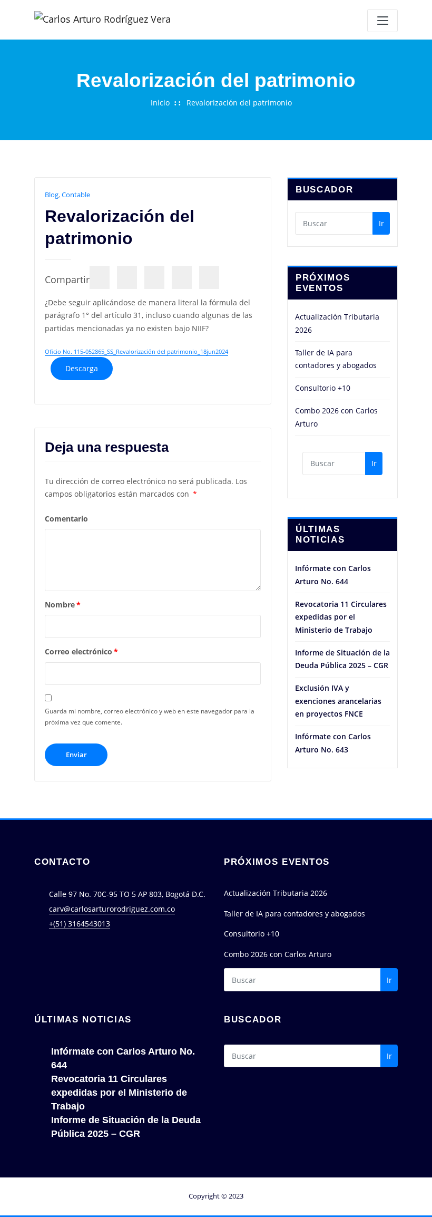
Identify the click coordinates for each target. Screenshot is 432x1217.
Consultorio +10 (322, 388)
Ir (381, 223)
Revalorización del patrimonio (239, 103)
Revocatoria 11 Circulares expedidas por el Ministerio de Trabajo (341, 617)
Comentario (66, 519)
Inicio (160, 103)
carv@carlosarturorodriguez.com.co (112, 909)
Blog (51, 194)
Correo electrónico (81, 651)
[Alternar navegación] (382, 20)
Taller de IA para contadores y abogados (294, 914)
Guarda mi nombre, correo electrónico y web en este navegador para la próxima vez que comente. (149, 717)
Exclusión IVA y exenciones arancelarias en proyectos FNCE (338, 701)
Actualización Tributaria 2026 (275, 893)
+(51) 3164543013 (79, 924)
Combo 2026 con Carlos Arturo (277, 954)
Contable (76, 194)
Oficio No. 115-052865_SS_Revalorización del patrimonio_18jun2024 (136, 351)
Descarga (81, 368)
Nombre (63, 605)
